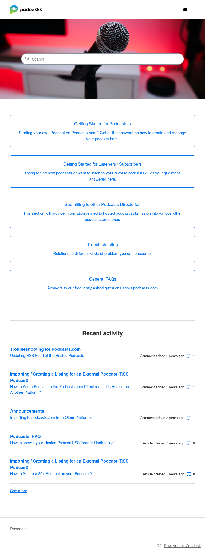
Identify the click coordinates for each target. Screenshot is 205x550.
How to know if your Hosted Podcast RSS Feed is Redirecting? (63, 442)
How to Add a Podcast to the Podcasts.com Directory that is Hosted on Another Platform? (69, 389)
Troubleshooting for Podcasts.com (45, 349)
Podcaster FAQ (25, 436)
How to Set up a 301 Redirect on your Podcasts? (51, 473)
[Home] (26, 9)
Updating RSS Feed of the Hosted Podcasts (47, 355)
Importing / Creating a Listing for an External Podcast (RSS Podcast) (69, 377)
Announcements (27, 411)
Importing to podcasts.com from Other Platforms (51, 417)
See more (18, 490)
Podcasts (18, 528)
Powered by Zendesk (182, 545)
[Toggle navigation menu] (185, 9)
